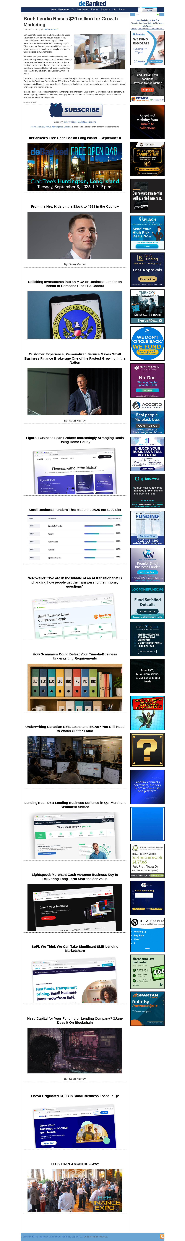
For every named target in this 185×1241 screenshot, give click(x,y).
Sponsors (105, 9)
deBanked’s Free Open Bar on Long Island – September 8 (75, 138)
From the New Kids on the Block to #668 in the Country (75, 206)
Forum (122, 9)
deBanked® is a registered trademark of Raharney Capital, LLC (53, 1237)
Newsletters (82, 9)
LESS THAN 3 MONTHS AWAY (75, 1164)
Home (53, 9)
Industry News (70, 122)
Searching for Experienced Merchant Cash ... (147, 29)
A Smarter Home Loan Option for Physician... (147, 23)
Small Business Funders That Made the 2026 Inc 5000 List (75, 510)
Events (94, 9)
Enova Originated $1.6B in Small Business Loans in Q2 (75, 1096)
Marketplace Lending (87, 122)
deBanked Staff (51, 29)
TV (73, 9)
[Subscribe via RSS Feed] (162, 1236)
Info (114, 9)
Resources (63, 9)
